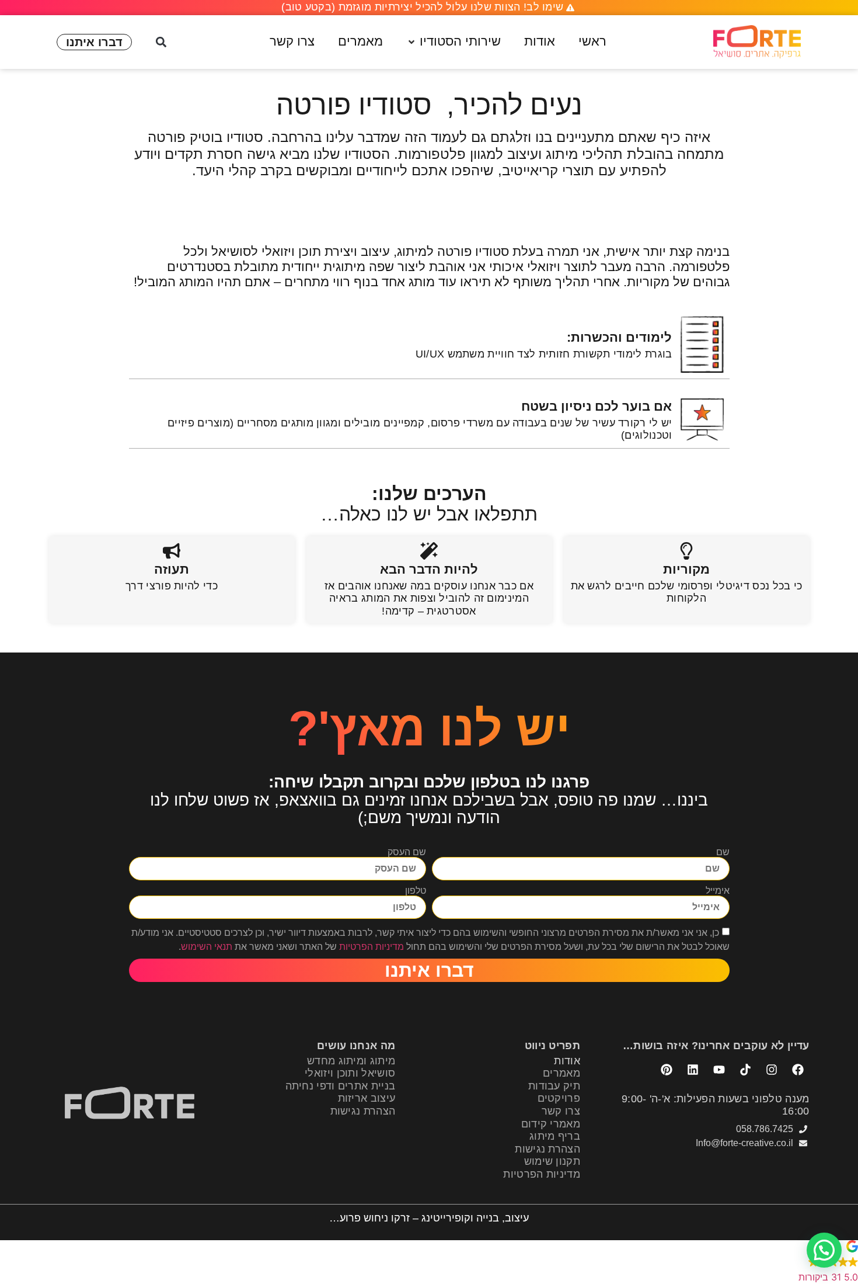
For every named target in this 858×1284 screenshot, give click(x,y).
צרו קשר (561, 1111)
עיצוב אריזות (366, 1098)
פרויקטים (559, 1098)
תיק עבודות (554, 1086)
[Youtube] (719, 1069)
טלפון (415, 891)
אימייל (718, 891)
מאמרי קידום (550, 1124)
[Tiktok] (745, 1069)
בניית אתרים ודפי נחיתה (340, 1086)
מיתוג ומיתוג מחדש (351, 1061)
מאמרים (561, 1073)
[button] (453, 41)
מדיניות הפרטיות (371, 947)
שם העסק (407, 852)
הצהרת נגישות (547, 1149)
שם (723, 852)
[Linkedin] (692, 1069)
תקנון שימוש (552, 1161)
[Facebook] (798, 1069)
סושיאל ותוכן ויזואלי (350, 1073)
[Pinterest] (666, 1069)
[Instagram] (771, 1069)
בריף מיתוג (554, 1136)
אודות (567, 1061)
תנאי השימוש (206, 947)
